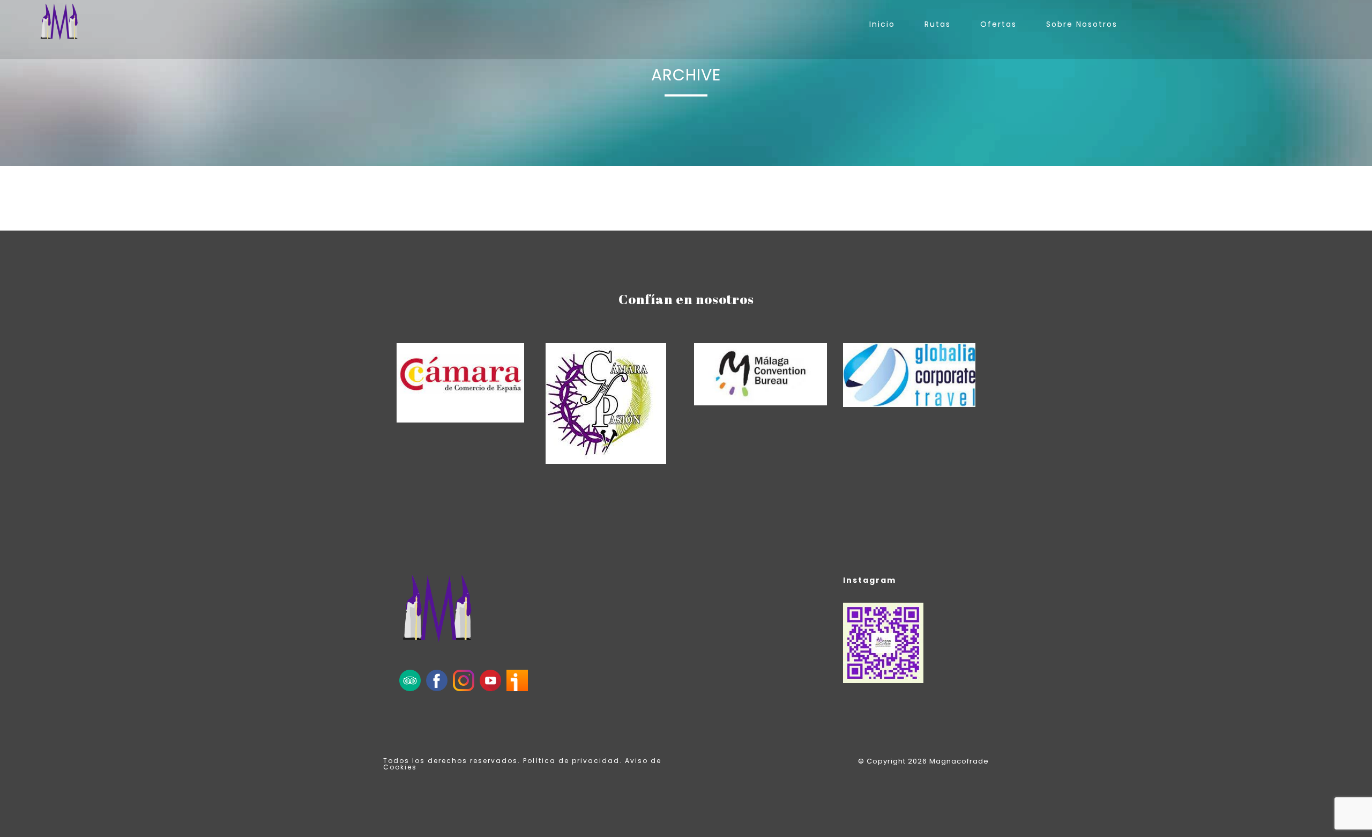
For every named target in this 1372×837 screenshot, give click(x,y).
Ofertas (998, 24)
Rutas (937, 24)
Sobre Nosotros (1081, 24)
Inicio (882, 24)
